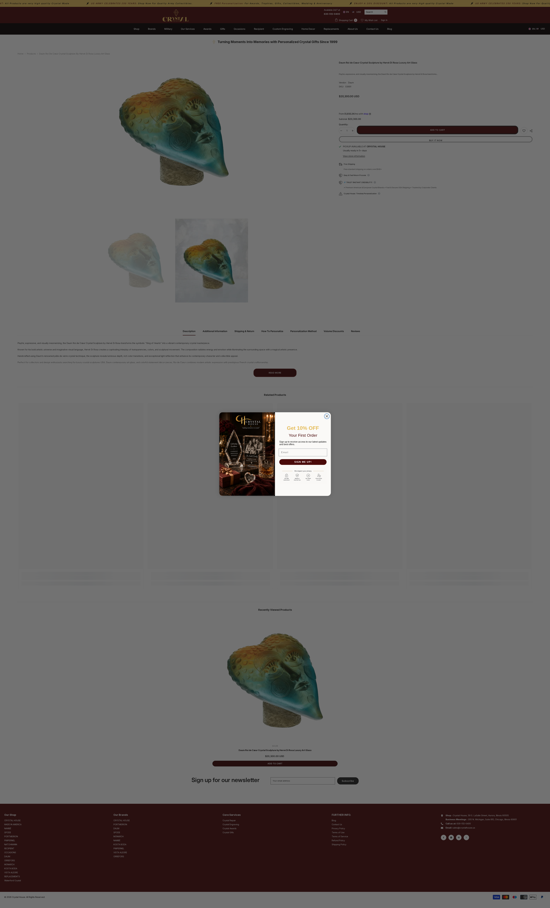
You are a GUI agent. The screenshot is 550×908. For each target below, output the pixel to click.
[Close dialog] (326, 416)
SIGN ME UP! (303, 462)
